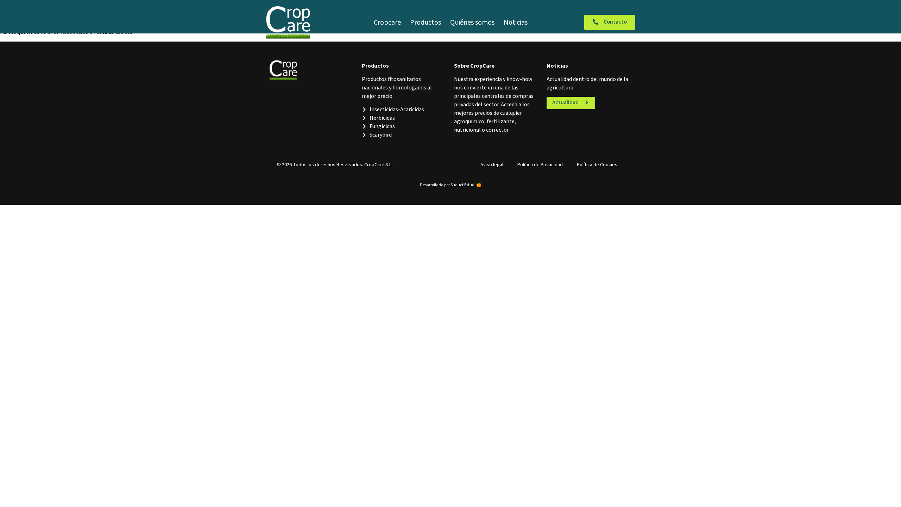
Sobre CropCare (474, 66)
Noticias (516, 22)
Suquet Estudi (462, 185)
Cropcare (387, 22)
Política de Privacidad (540, 164)
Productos (425, 22)
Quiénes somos (472, 22)
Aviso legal (491, 164)
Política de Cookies (597, 164)
